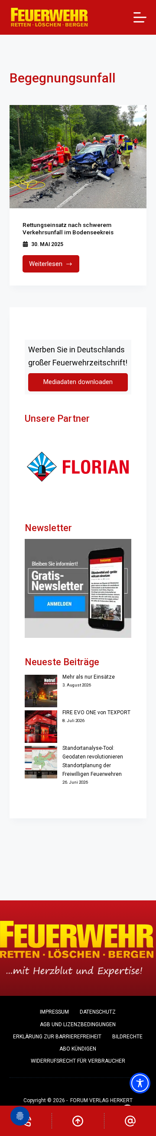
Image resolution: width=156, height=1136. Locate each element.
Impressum (54, 1012)
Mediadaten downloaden (78, 382)
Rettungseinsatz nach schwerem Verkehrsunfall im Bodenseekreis (68, 228)
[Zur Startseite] (50, 17)
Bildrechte (127, 1037)
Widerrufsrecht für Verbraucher (78, 1061)
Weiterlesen (54, 266)
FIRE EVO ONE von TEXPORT (96, 712)
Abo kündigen (77, 1049)
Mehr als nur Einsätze (88, 677)
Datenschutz (98, 1012)
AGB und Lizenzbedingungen (78, 1024)
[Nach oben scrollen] (78, 1121)
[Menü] (139, 17)
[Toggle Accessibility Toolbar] (140, 1083)
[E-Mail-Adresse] (130, 1121)
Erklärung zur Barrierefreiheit (57, 1037)
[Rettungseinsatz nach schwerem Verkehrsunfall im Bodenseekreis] (78, 156)
